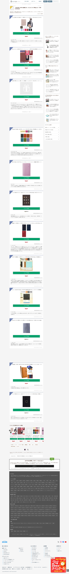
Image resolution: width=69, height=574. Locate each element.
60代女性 (26, 515)
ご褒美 (36, 488)
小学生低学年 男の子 (41, 509)
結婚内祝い (55, 486)
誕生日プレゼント (13, 480)
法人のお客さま (33, 546)
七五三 (33, 484)
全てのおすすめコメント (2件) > (38, 316)
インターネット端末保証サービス (9, 559)
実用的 (12, 523)
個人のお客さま (5, 546)
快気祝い (15, 490)
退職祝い (32, 486)
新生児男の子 (12, 505)
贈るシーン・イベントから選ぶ (50, 127)
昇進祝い (25, 486)
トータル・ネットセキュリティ (9, 560)
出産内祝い (12, 488)
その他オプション (6, 563)
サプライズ (32, 488)
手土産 (29, 488)
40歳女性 (43, 513)
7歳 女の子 (47, 507)
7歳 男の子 (43, 507)
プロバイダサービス (35, 552)
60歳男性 (22, 515)
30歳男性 (33, 513)
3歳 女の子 (16, 507)
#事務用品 (26, 444)
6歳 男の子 (35, 507)
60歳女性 (19, 515)
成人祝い (53, 484)
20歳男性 (19, 513)
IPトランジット (34, 558)
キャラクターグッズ (39, 527)
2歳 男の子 (51, 505)
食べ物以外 (20, 527)
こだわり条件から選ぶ (48, 139)
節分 (24, 482)
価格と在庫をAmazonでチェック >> (37, 213)
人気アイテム (33, 1)
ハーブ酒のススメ (31, 535)
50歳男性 (57, 513)
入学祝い (43, 484)
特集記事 (40, 1)
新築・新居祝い (43, 486)
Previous (10, 430)
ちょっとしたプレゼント (47, 488)
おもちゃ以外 (12, 527)
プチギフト (25, 488)
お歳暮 (16, 484)
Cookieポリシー (44, 567)
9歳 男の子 (12, 509)
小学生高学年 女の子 (26, 511)
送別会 (35, 486)
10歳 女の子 (24, 509)
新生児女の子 (17, 505)
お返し (16, 488)
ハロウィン (53, 482)
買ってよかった (31, 523)
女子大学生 (51, 511)
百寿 (15, 482)
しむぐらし (22, 551)
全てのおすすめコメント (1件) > (38, 219)
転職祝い (28, 486)
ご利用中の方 (58, 546)
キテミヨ (31, 534)
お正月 (18, 482)
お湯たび (21, 534)
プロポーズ (49, 490)
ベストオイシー (35, 534)
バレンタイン (28, 482)
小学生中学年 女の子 (13, 511)
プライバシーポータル (37, 567)
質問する (45, 1)
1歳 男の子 (43, 505)
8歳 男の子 (50, 507)
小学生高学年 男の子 (20, 511)
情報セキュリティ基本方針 (16, 568)
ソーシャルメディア (48, 556)
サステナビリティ (48, 550)
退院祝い (12, 490)
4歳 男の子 (20, 507)
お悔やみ (22, 490)
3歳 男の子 (12, 507)
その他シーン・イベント (44, 490)
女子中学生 (35, 511)
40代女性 (50, 513)
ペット (35, 490)
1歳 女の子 (47, 505)
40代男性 (53, 513)
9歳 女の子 (16, 509)
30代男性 (40, 513)
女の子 (15, 517)
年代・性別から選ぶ (48, 134)
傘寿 (50, 480)
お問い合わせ (4, 567)
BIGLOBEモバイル (6, 552)
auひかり (5, 551)
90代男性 (50, 515)
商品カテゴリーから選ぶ (49, 129)
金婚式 (34, 480)
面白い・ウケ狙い (39, 523)
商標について (24, 568)
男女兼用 (47, 523)
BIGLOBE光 (5, 549)
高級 (53, 523)
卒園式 (18, 486)
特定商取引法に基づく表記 (6, 568)
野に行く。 (43, 534)
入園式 (15, 486)
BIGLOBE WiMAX (6, 554)
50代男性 (15, 515)
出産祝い (24, 480)
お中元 (47, 482)
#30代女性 (36, 444)
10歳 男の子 (20, 509)
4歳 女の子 (24, 507)
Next (43, 430)
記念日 (17, 480)
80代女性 (40, 515)
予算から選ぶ (47, 136)
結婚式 (31, 480)
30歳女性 (29, 513)
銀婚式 (38, 480)
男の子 (18, 517)
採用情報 (46, 553)
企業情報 (45, 546)
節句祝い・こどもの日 (28, 484)
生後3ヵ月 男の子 (22, 505)
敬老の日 (50, 482)
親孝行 (19, 490)
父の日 (40, 482)
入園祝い (40, 484)
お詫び (38, 490)
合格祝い (36, 484)
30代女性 (36, 513)
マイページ (56, 1)
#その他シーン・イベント (14, 444)
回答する (50, 1)
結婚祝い (21, 480)
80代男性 (43, 515)
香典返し (25, 490)
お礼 (19, 488)
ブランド (35, 523)
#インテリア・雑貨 (21, 444)
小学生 (28, 509)
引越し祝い (38, 486)
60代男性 (29, 515)
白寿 (12, 482)
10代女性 (55, 511)
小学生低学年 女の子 (48, 509)
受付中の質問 (27, 1)
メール (59, 549)
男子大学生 (47, 511)
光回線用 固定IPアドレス (36, 553)
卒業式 (56, 484)
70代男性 (36, 515)
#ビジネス (18, 446)
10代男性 (12, 513)
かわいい (23, 523)
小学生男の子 (31, 509)
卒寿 (56, 480)
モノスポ (40, 534)
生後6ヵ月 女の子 (39, 505)
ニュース (46, 552)
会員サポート (60, 550)
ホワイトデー (33, 482)
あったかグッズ (25, 527)
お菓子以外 (17, 527)
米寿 (53, 480)
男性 (12, 517)
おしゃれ (15, 523)
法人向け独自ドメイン (35, 562)
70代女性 (33, 515)
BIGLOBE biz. (34, 547)
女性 (57, 515)
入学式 (12, 486)
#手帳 (29, 444)
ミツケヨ (50, 534)
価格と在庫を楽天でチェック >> (38, 69)
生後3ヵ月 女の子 (28, 505)
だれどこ (18, 534)
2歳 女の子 (55, 505)
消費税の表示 (10, 567)
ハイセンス (19, 523)
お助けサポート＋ (6, 558)
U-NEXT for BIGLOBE (7, 562)
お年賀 (21, 482)
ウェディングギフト (13, 492)
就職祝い (21, 486)
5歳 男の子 (27, 507)
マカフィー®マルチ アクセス (36, 560)
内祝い (52, 486)
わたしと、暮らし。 (26, 534)
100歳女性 (53, 515)
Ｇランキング (14, 534)
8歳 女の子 (54, 507)
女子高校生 (43, 511)
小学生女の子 (36, 509)
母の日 (37, 482)
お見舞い (55, 488)
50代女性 (12, 515)
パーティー (53, 490)
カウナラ (47, 534)
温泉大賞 (21, 549)
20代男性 (26, 513)
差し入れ (52, 488)
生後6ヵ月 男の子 (33, 505)
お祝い (22, 488)
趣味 (32, 490)
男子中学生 (31, 511)
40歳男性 (46, 513)
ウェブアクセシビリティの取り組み (18, 567)
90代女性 (46, 515)
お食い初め (23, 484)
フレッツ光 (34, 550)
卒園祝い (46, 484)
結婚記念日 (28, 480)
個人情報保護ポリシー (29, 567)
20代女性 (22, 513)
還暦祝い (41, 480)
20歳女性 (15, 513)
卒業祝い (50, 484)
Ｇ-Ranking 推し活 (37, 535)
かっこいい (26, 523)
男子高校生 (39, 511)
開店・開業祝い (48, 486)
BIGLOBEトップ (29, 568)
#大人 (32, 444)
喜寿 (47, 480)
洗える (44, 523)
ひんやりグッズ (34, 527)
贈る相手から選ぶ (48, 132)
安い (50, 523)
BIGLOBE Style (47, 555)
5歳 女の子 (31, 507)
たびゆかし (54, 534)
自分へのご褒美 (40, 488)
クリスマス (12, 484)
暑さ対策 (29, 527)
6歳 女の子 (39, 507)
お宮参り (19, 484)
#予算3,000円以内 (13, 446)
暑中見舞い (43, 482)
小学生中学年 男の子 (54, 509)
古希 (44, 480)
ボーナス (29, 490)
